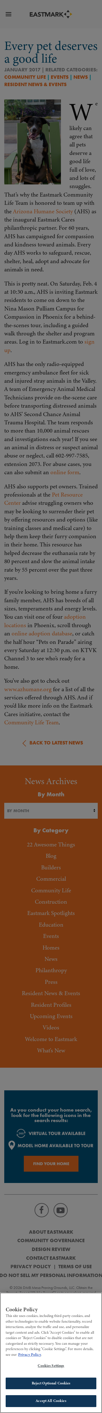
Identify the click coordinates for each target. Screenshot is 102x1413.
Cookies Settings (51, 1365)
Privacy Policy (29, 1354)
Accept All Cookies (51, 1400)
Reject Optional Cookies (51, 1383)
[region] (51, 1353)
